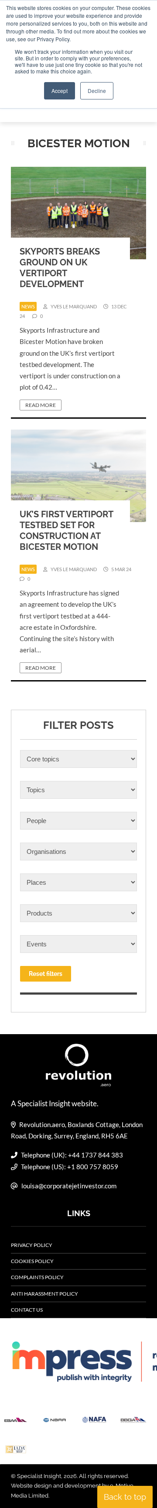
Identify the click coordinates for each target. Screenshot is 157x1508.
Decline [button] (97, 90)
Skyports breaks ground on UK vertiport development (60, 267)
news (28, 306)
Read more (40, 405)
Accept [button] (59, 90)
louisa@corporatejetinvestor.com (68, 1186)
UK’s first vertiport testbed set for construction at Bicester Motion (66, 530)
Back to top (125, 1496)
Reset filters (45, 973)
